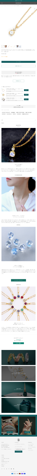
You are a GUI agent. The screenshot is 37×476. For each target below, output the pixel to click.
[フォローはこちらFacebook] (1, 468)
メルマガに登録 (18, 451)
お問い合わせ (30, 448)
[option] (18, 194)
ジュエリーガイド (30, 450)
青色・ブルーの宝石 (28, 112)
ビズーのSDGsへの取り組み (5, 458)
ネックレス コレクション (6, 112)
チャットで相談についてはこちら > (6, 449)
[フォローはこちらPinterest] (8, 468)
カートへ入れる (18, 61)
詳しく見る (9, 432)
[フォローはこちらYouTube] (11, 468)
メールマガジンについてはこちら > (20, 444)
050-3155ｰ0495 (5, 446)
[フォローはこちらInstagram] (6, 468)
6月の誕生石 (13, 112)
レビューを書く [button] (18, 343)
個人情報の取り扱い (18, 449)
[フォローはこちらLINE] (13, 468)
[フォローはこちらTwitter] (4, 468)
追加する (26, 94)
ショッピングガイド (31, 444)
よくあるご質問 (30, 445)
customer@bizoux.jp (6, 447)
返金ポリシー (3, 464)
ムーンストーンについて (18, 280)
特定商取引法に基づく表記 (5, 461)
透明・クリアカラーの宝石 (20, 112)
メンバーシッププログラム (32, 447)
